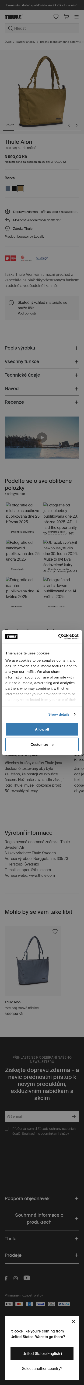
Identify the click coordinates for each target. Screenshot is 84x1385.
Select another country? (42, 1368)
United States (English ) (42, 1353)
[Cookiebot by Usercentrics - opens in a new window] (59, 637)
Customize (39, 744)
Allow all (42, 729)
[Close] (73, 1321)
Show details (59, 714)
